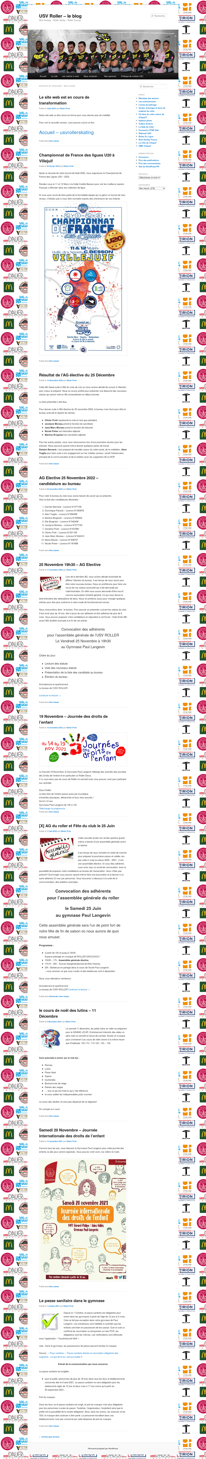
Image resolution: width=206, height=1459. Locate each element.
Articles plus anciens (49, 1436)
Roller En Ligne (146, 136)
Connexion (144, 157)
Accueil (43, 76)
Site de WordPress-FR (149, 166)
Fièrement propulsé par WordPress (103, 1448)
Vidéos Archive (146, 123)
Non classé (54, 140)
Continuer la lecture (50, 695)
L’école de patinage (148, 104)
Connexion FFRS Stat (149, 130)
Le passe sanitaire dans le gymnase (72, 1300)
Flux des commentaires (149, 163)
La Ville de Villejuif (147, 142)
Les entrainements (147, 101)
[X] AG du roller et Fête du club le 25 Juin (77, 825)
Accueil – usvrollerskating (66, 132)
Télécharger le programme (52, 808)
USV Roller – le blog (60, 15)
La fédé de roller (146, 126)
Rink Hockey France (148, 139)
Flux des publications (149, 160)
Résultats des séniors (149, 98)
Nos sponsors (110, 76)
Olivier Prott (65, 108)
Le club (54, 76)
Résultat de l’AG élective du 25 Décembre (77, 375)
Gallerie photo (145, 120)
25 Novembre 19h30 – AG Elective (70, 564)
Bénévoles (54, 996)
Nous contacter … (92, 76)
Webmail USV (145, 133)
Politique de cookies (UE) (132, 76)
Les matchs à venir (70, 76)
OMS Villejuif (145, 145)
